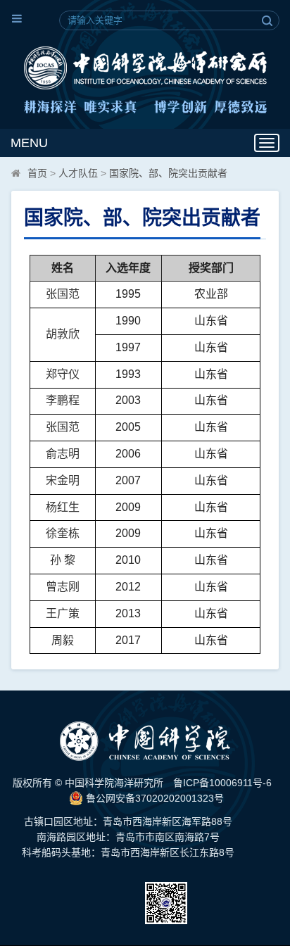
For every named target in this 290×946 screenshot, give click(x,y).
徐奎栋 (63, 533)
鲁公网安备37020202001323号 (153, 798)
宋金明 (63, 480)
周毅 (62, 640)
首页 (37, 173)
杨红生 (63, 507)
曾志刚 (63, 587)
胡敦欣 (63, 334)
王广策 (63, 613)
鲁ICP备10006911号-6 (222, 782)
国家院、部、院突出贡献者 (168, 173)
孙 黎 (62, 560)
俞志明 (63, 454)
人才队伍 (78, 173)
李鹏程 (63, 400)
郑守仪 (63, 374)
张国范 (63, 294)
